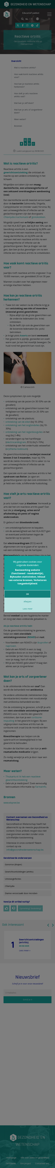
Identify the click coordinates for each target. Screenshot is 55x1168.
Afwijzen (27, 601)
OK (27, 594)
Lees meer (27, 608)
